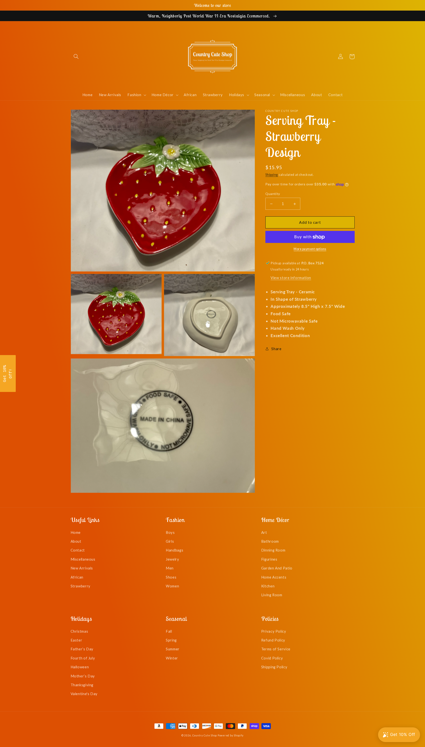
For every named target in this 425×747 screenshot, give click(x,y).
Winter (172, 658)
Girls (170, 541)
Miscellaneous (83, 559)
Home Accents (274, 577)
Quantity (272, 194)
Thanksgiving (82, 685)
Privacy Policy (273, 631)
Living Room (271, 595)
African (77, 577)
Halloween (80, 667)
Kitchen (267, 586)
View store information (291, 277)
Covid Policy (272, 658)
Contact (78, 550)
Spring (171, 640)
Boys (170, 532)
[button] (76, 56)
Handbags (174, 550)
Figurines (269, 559)
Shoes (171, 577)
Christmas (79, 631)
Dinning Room (273, 550)
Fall (169, 631)
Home (76, 532)
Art (264, 532)
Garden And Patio (276, 568)
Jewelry (172, 559)
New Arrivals (82, 568)
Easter (76, 640)
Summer (173, 649)
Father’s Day (82, 649)
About (76, 541)
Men (170, 568)
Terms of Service (275, 649)
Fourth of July (83, 658)
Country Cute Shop (204, 735)
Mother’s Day (83, 676)
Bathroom (270, 541)
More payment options (310, 249)
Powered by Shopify (230, 735)
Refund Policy (273, 640)
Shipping (271, 175)
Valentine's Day (84, 693)
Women (172, 586)
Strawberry (81, 586)
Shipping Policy (274, 667)
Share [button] (276, 348)
